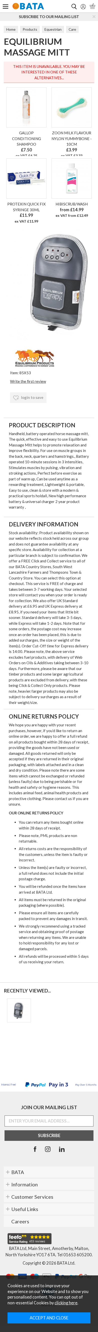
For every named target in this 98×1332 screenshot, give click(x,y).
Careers (20, 1221)
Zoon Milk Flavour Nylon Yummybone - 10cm (72, 138)
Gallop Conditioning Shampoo (26, 138)
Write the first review (28, 381)
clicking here (66, 1302)
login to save (31, 397)
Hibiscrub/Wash (72, 204)
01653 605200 (77, 1254)
